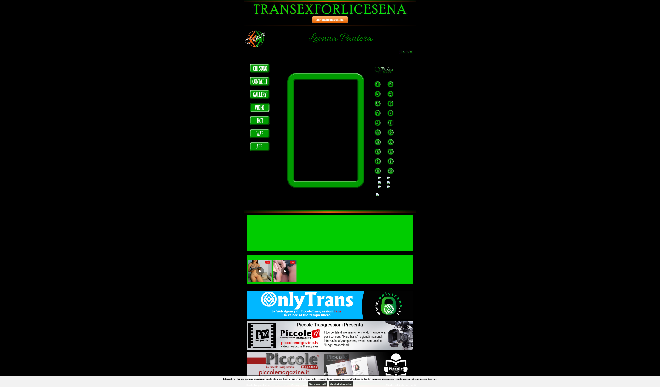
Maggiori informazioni (341, 383)
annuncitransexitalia (330, 19)
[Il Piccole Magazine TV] (330, 335)
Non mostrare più (317, 383)
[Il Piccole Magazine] (330, 366)
